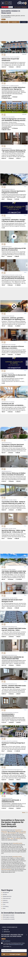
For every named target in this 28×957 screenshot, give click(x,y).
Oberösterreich (7, 898)
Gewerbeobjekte (12, 833)
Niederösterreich (7, 896)
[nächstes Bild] (26, 47)
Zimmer (5, 833)
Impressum (7, 931)
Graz (12, 838)
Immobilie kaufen (17, 843)
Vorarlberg (5, 906)
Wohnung (18, 831)
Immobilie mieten (17, 856)
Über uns (6, 929)
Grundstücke (22, 833)
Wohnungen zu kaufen (8, 917)
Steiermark (5, 902)
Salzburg (5, 900)
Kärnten (5, 894)
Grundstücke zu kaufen (9, 919)
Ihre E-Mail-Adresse (5, 948)
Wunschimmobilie (6, 869)
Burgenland (6, 892)
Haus (24, 831)
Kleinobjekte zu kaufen (8, 915)
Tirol (4, 904)
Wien (4, 908)
